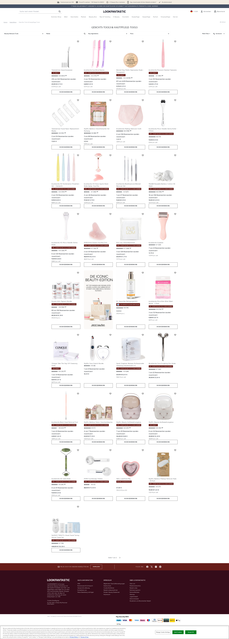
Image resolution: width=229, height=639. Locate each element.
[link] (206, 11)
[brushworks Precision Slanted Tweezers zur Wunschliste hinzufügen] (175, 41)
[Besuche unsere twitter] (151, 567)
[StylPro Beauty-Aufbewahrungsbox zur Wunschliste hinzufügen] (143, 393)
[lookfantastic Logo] (114, 11)
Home (5, 22)
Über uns (132, 583)
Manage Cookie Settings (163, 632)
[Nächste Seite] (120, 558)
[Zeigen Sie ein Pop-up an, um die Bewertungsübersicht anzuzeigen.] (66, 75)
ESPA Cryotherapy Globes (93, 479)
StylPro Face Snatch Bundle (94, 363)
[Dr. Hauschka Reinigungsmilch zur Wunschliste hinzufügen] (143, 273)
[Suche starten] (59, 11)
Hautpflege (13, 22)
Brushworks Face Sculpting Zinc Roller (162, 363)
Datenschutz (107, 586)
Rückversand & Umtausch (85, 586)
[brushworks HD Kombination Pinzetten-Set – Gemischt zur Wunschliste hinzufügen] (78, 155)
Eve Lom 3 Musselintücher (125, 242)
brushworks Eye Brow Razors (94, 70)
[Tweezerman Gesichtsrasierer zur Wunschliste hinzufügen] (78, 41)
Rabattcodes (133, 588)
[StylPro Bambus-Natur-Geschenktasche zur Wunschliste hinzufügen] (110, 393)
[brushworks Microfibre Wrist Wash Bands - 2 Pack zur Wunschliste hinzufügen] (175, 273)
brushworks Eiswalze (156, 242)
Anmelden (96, 566)
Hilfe (78, 583)
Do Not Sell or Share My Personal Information (57, 603)
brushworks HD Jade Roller (61, 479)
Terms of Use (84, 637)
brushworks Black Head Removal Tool (65, 422)
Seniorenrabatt (134, 599)
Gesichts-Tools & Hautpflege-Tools (114, 27)
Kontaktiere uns (82, 590)
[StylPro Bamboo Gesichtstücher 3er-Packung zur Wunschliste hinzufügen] (110, 100)
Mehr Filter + (206, 33)
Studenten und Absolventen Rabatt (140, 601)
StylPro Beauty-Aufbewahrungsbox (128, 422)
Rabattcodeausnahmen (111, 590)
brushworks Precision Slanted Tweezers (163, 70)
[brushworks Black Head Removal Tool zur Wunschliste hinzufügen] (78, 393)
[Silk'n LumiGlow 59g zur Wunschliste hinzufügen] (143, 450)
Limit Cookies (178, 632)
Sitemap (132, 594)
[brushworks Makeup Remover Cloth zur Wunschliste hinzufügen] (143, 100)
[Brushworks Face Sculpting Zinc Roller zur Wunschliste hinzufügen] (175, 335)
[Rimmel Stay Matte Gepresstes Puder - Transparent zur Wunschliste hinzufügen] (143, 41)
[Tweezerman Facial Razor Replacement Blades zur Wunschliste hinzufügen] (78, 100)
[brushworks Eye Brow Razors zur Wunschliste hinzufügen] (110, 41)
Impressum (107, 594)
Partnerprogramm (135, 590)
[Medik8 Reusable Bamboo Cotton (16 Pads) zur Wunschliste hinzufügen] (175, 155)
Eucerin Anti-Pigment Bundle (62, 301)
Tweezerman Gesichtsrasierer (62, 70)
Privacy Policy (74, 637)
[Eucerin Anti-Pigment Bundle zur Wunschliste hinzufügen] (78, 273)
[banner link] (98, 299)
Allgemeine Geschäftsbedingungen (114, 583)
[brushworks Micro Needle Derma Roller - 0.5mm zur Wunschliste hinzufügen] (175, 100)
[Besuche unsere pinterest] (160, 567)
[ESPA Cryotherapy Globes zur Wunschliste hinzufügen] (110, 450)
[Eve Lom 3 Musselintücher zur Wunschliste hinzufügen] (143, 214)
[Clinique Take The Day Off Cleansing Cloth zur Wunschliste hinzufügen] (78, 335)
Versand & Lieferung (83, 588)
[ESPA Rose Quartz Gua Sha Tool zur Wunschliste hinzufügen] (110, 214)
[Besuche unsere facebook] (147, 567)
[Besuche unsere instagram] (156, 567)
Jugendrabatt (134, 596)
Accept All (191, 632)
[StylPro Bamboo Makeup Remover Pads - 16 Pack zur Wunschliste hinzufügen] (175, 450)
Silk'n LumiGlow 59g (123, 479)
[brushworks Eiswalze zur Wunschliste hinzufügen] (175, 214)
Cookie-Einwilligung (53, 600)
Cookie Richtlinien (109, 588)
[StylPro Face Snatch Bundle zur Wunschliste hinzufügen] (110, 335)
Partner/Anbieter (134, 592)
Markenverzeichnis (135, 586)
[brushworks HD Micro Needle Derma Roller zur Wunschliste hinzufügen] (78, 214)
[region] (114, 632)
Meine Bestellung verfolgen (85, 592)
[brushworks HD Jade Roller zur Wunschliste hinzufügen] (78, 450)
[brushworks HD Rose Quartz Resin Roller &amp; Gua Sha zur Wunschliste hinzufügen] (110, 155)
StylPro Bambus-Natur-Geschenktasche (98, 422)
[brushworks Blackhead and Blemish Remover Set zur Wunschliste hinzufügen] (143, 155)
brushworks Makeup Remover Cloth (128, 129)
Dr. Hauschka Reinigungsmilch (127, 301)
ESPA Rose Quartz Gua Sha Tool (95, 242)
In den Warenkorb (65, 92)
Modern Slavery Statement (112, 592)
